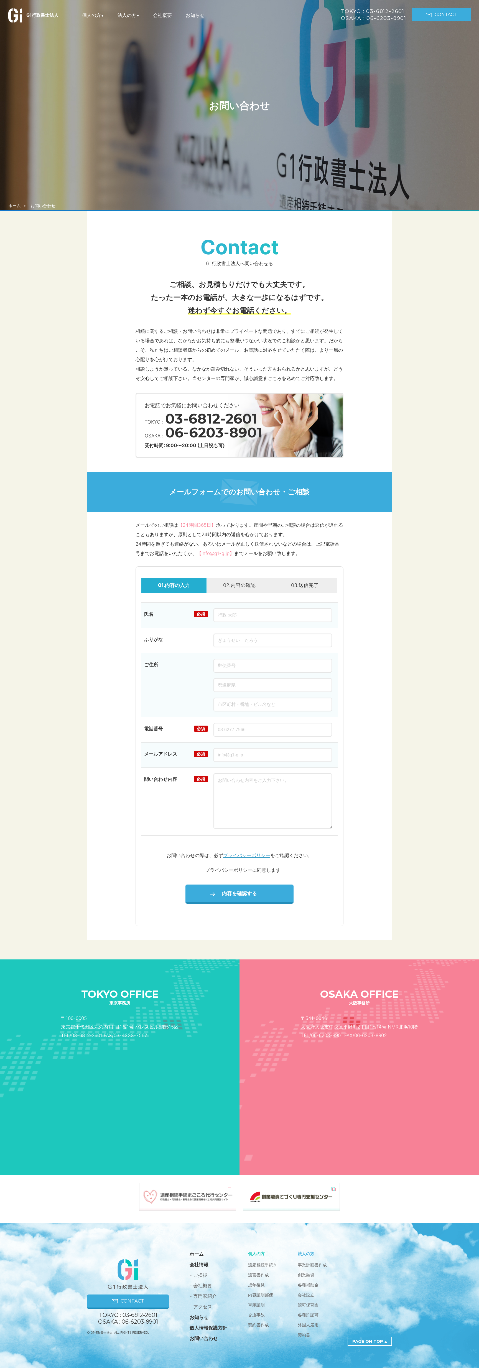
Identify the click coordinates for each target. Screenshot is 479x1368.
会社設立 (306, 1295)
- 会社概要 (201, 1285)
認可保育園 (308, 1305)
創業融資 (306, 1275)
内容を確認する (239, 893)
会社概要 (162, 15)
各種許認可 (308, 1315)
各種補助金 (308, 1285)
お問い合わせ (204, 1338)
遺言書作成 (258, 1275)
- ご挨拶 (198, 1275)
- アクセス (201, 1306)
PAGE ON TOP (367, 1341)
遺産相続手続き (262, 1265)
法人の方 (127, 15)
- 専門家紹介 (203, 1296)
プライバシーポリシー (246, 855)
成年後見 (256, 1285)
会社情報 (199, 1264)
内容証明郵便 (260, 1295)
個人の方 (91, 15)
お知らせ (195, 15)
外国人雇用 (308, 1325)
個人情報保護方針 (208, 1328)
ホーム (14, 205)
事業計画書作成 (312, 1265)
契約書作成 (258, 1325)
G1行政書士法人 (42, 15)
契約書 (304, 1334)
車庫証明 (256, 1305)
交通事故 (256, 1315)
